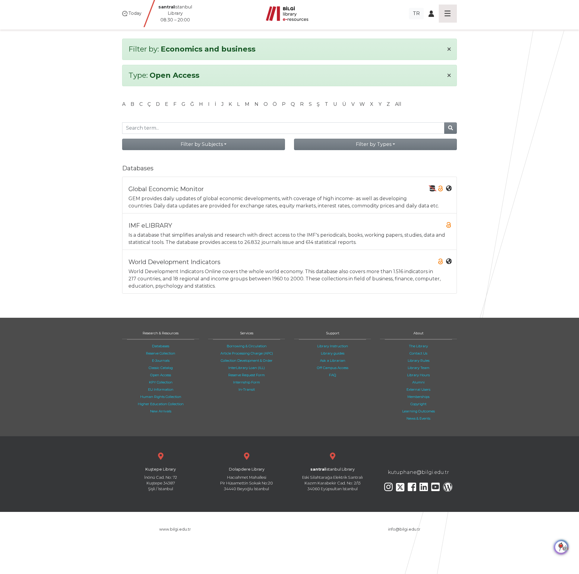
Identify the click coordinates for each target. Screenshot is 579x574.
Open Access (160, 375)
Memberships (418, 397)
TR (416, 13)
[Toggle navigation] (448, 14)
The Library (418, 346)
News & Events (418, 418)
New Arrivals (160, 411)
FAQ (332, 375)
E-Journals (160, 360)
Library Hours (418, 375)
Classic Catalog (161, 368)
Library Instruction (332, 346)
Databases (160, 346)
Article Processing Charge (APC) (246, 353)
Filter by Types (373, 144)
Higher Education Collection (161, 404)
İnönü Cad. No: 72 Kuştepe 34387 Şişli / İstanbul (160, 479)
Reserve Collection (160, 353)
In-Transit (247, 389)
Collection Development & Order (247, 360)
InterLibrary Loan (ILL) (246, 368)
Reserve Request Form (246, 375)
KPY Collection (160, 382)
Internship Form (246, 382)
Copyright (418, 404)
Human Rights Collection (160, 397)
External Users (418, 389)
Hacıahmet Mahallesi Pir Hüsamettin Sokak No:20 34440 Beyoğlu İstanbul (246, 479)
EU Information (160, 389)
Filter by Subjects (202, 144)
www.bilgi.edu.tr (175, 529)
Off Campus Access (332, 368)
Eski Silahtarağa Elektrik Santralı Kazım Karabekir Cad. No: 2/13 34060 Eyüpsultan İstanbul (332, 479)
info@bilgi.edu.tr (404, 529)
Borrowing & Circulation (247, 346)
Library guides (332, 353)
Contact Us (418, 353)
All (398, 104)
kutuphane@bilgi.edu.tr (418, 472)
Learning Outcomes (418, 411)
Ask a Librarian (332, 360)
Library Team (418, 368)
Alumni (418, 382)
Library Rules (418, 360)
